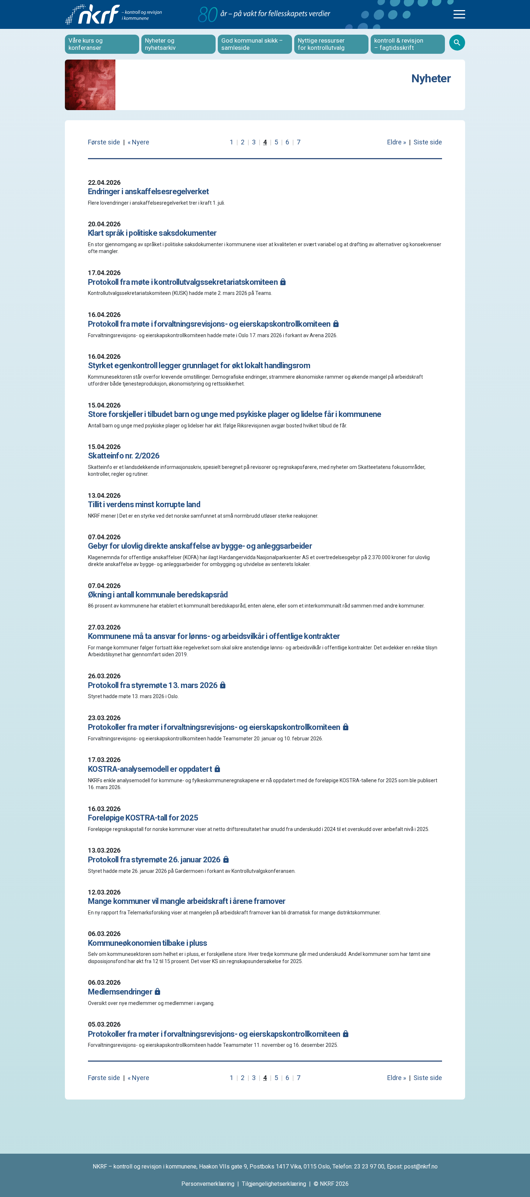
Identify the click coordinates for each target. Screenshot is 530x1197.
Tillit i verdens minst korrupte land (144, 504)
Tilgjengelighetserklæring (274, 1183)
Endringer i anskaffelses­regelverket (148, 191)
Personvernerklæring (207, 1183)
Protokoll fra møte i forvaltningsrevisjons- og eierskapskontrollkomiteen (210, 323)
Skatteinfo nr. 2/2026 (123, 455)
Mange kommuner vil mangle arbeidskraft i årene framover (187, 901)
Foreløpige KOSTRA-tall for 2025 (143, 817)
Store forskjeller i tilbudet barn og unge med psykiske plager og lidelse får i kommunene (234, 414)
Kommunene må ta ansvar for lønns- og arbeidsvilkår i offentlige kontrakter (214, 636)
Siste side (428, 142)
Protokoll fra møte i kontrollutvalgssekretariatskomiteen (183, 282)
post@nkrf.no (421, 1166)
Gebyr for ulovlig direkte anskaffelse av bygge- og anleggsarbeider (200, 545)
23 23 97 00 (369, 1166)
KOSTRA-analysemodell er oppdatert (150, 769)
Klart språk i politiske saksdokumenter (152, 233)
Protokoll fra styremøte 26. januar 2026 (155, 859)
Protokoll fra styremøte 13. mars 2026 (153, 685)
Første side (104, 142)
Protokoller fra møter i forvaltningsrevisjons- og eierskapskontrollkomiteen (215, 727)
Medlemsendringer (121, 991)
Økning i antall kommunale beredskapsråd (158, 594)
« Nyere (138, 142)
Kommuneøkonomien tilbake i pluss (147, 943)
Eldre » (396, 142)
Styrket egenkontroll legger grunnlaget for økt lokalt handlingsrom (199, 365)
